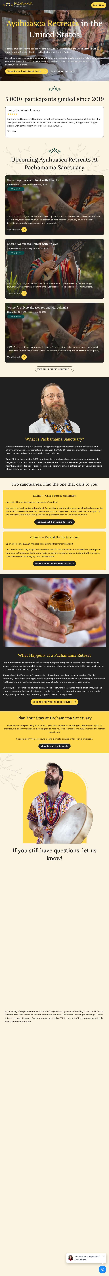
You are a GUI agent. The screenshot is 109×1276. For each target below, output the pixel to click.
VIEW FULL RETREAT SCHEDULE (53, 369)
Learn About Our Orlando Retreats (54, 563)
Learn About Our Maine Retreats (55, 522)
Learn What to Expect (63, 71)
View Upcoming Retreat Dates (24, 71)
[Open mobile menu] (87, 5)
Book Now (98, 5)
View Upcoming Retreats (54, 746)
